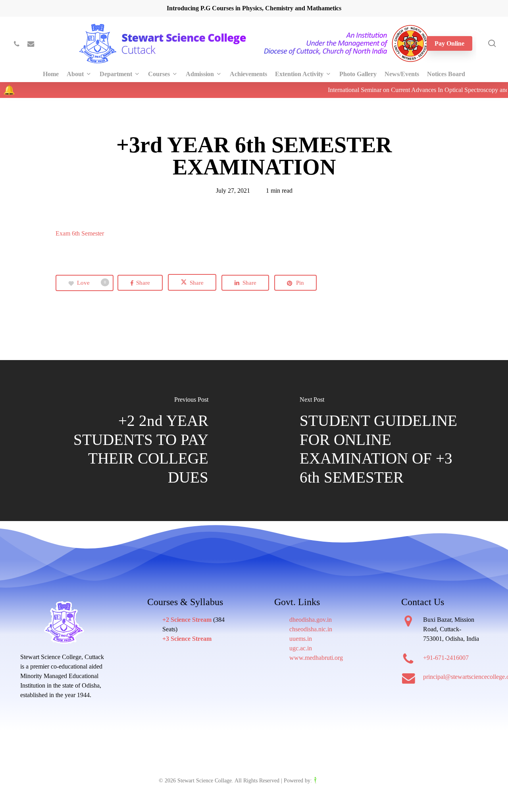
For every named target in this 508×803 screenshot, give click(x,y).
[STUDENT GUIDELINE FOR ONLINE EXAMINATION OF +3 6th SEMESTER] (381, 441)
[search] (492, 43)
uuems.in (300, 638)
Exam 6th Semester (80, 233)
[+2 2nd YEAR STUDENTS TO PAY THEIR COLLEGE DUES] (127, 441)
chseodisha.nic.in (310, 629)
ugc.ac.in (300, 648)
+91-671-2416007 (446, 657)
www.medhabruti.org (316, 657)
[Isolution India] (331, 781)
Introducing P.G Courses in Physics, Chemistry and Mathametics (254, 8)
